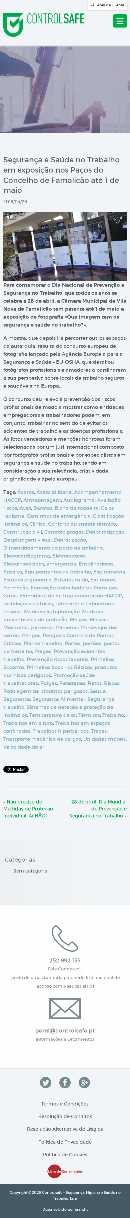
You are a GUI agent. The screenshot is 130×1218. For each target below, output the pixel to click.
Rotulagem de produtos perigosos (45, 691)
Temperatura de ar (52, 715)
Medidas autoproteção (52, 611)
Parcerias (67, 627)
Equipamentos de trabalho (57, 572)
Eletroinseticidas (23, 564)
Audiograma (79, 500)
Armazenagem (42, 500)
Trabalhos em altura (28, 723)
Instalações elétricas (28, 603)
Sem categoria (30, 871)
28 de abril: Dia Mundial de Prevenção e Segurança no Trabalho (98, 809)
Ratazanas (72, 683)
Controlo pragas (64, 532)
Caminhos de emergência (59, 516)
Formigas (105, 587)
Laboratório (69, 603)
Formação (15, 587)
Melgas (78, 619)
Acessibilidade (54, 492)
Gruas (10, 595)
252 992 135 (65, 960)
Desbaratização (105, 532)
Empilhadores (96, 564)
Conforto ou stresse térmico (82, 524)
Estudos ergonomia (27, 579)
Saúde (98, 691)
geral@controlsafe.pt (65, 1030)
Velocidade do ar (23, 747)
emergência (61, 564)
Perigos (31, 635)
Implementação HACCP (92, 595)
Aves (25, 508)
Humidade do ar (40, 595)
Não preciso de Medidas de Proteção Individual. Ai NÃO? (28, 809)
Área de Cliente (110, 5)
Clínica (37, 524)
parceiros (42, 627)
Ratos (95, 683)
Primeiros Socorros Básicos (59, 667)
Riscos (111, 683)
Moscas (99, 619)
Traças (99, 731)
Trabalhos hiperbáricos (61, 731)
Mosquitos (16, 627)
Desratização (70, 540)
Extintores (102, 579)
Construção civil (22, 532)
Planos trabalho (43, 643)
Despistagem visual (27, 540)
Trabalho (113, 715)
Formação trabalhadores (61, 587)
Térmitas (89, 715)
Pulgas (48, 683)
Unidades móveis (104, 739)
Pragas (42, 651)
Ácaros (25, 492)
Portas (72, 643)
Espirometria (109, 572)
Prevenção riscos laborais (57, 659)
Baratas (42, 508)
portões (92, 643)
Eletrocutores (68, 556)
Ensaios (12, 572)
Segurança (16, 699)
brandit (81, 1209)
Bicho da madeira (77, 508)
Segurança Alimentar (58, 699)
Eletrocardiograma (26, 556)
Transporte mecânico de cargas (42, 739)
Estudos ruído (71, 579)
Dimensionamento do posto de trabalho (53, 548)
